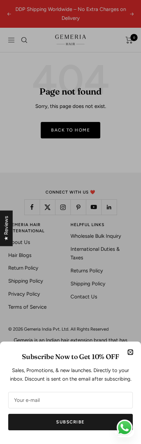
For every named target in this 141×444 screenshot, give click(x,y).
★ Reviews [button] (6, 228)
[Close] (130, 352)
